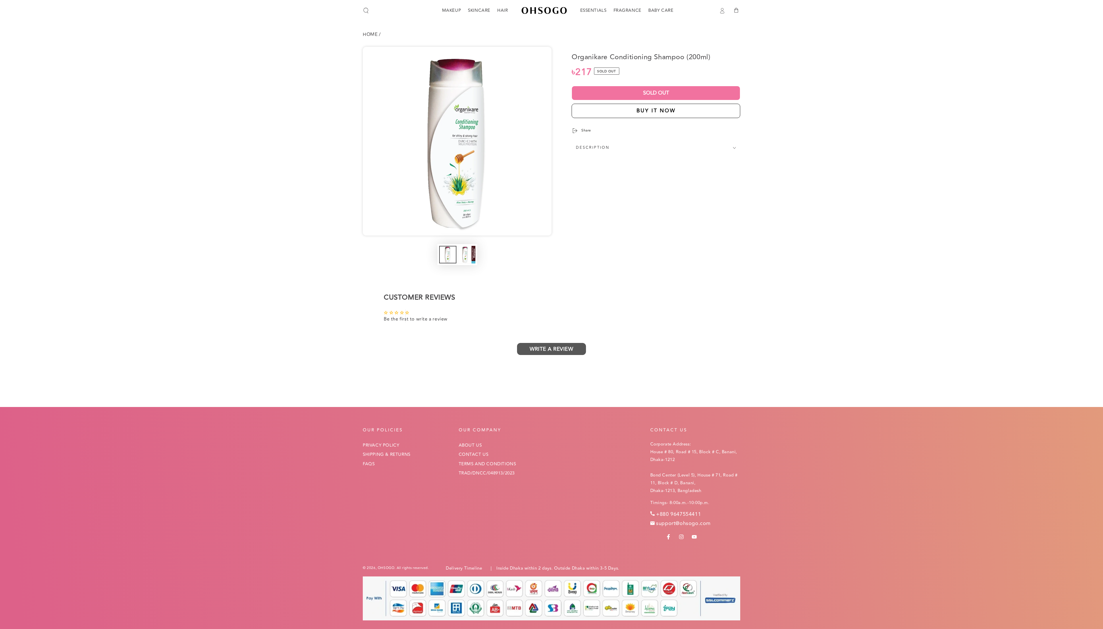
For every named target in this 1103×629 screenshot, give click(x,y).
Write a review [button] (551, 349)
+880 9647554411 (678, 514)
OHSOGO (386, 568)
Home (370, 34)
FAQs (369, 464)
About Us (470, 445)
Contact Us (474, 454)
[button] (365, 10)
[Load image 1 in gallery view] (447, 254)
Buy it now (656, 111)
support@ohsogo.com (683, 523)
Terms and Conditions (487, 464)
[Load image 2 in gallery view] (466, 254)
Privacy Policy (381, 445)
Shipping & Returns (386, 454)
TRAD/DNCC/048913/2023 (487, 473)
